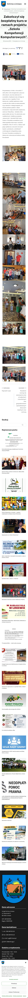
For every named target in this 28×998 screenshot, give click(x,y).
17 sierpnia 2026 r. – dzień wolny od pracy (11, 643)
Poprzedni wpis (6, 389)
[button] (25, 962)
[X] (19, 48)
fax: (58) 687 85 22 (9, 935)
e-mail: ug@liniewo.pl (10, 938)
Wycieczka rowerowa (6, 820)
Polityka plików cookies (7, 995)
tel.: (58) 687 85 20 (9, 931)
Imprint (24, 995)
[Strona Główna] (2, 9)
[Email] (22, 48)
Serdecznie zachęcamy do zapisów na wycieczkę (13, 841)
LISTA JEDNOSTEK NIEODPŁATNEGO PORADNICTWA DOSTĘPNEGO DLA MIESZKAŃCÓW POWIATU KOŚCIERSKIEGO (14, 798)
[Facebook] (17, 48)
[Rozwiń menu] (25, 3)
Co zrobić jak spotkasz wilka (8, 730)
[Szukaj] (22, 425)
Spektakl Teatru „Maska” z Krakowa (10, 578)
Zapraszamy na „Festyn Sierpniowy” (10, 535)
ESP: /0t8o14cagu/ (9, 941)
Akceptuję (14, 983)
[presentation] (14, 440)
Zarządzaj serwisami (13, 979)
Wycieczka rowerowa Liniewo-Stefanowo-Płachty (13, 599)
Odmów (14, 988)
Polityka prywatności (17, 995)
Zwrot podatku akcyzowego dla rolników (11, 709)
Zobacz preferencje (14, 992)
